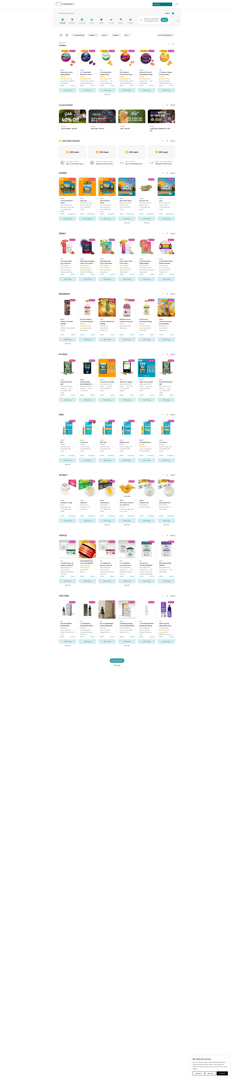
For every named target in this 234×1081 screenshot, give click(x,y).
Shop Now (157, 4)
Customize (198, 1073)
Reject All (210, 1073)
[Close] (228, 1057)
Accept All (222, 1073)
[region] (210, 1066)
